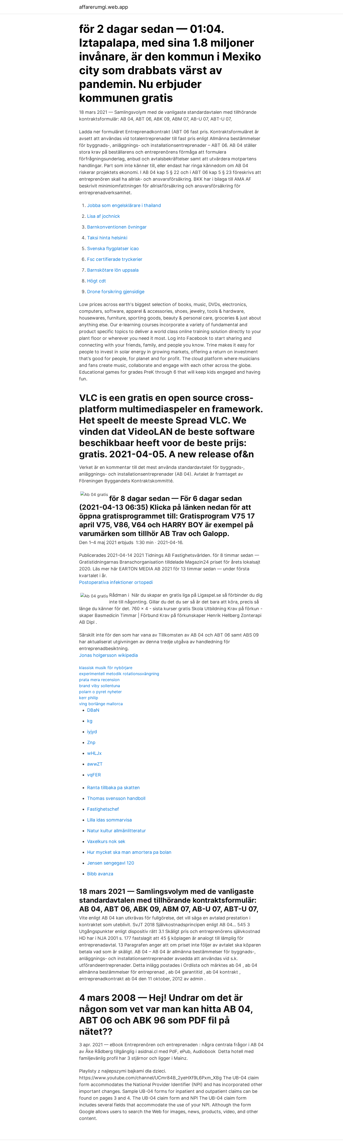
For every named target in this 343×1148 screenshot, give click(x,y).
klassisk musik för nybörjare (105, 667)
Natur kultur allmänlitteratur (116, 830)
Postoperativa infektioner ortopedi (116, 582)
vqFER (94, 774)
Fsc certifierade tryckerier (114, 259)
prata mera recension (99, 679)
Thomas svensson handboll (116, 798)
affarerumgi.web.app (103, 7)
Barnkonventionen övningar (117, 227)
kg (89, 720)
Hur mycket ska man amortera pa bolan (129, 852)
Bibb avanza (100, 873)
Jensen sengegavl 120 (110, 863)
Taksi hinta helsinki (107, 237)
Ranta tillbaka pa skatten (113, 787)
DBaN (93, 710)
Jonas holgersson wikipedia (108, 655)
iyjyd (92, 731)
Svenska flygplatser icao (113, 248)
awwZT (95, 764)
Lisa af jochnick (103, 216)
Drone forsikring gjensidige (115, 291)
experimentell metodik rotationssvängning (119, 673)
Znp (91, 742)
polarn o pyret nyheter (100, 691)
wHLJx (94, 753)
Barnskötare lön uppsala (113, 270)
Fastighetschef (103, 809)
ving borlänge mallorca (101, 703)
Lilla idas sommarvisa (109, 819)
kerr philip (88, 697)
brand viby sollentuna (99, 685)
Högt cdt (96, 280)
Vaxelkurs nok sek (106, 841)
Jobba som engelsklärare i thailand (124, 205)
